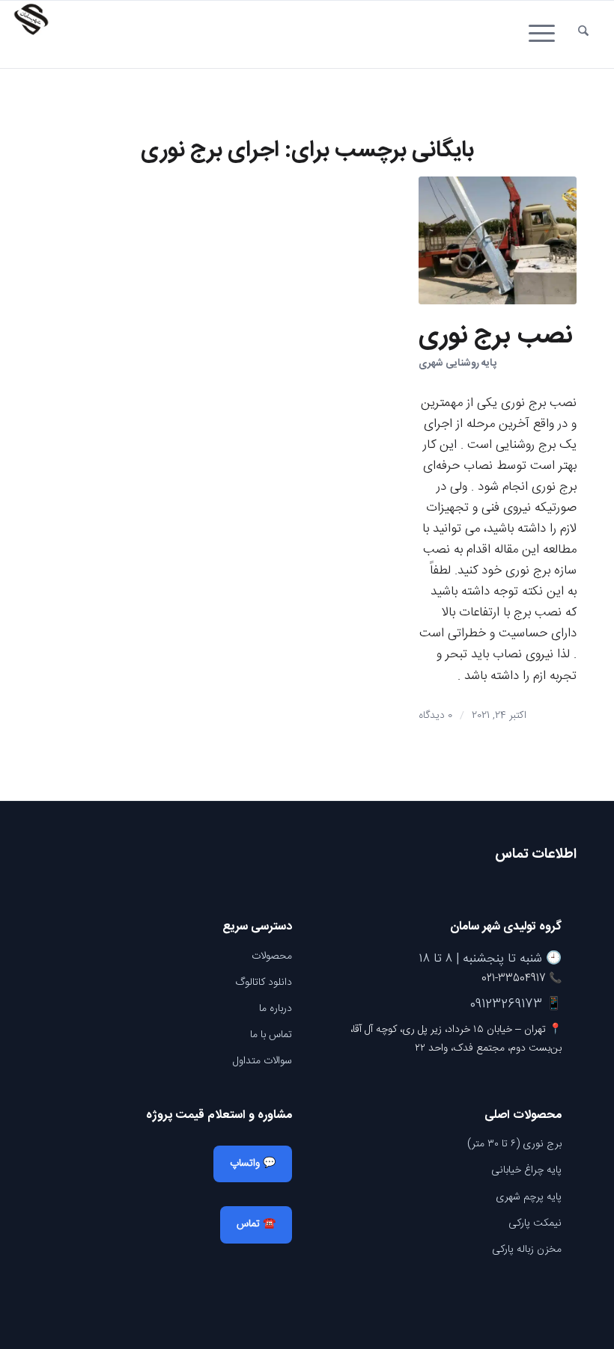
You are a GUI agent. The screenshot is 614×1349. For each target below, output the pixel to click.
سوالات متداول (262, 1061)
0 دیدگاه (435, 715)
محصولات (272, 956)
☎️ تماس (256, 1224)
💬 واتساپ (253, 1164)
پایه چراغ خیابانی (526, 1170)
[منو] (547, 34)
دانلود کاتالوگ (263, 983)
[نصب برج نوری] (498, 240)
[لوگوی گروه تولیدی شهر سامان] (30, 34)
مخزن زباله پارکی (527, 1250)
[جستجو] (583, 34)
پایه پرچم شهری (529, 1197)
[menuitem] (583, 34)
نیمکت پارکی (535, 1223)
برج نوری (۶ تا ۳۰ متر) (514, 1144)
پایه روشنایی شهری (457, 363)
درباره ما (275, 1009)
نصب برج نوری (495, 336)
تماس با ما (271, 1035)
